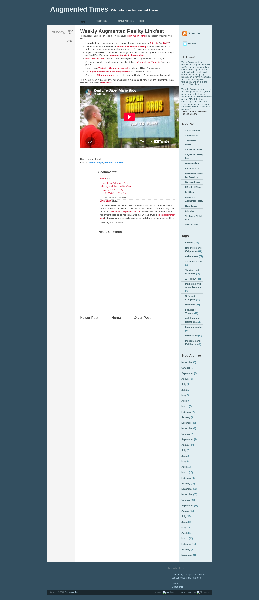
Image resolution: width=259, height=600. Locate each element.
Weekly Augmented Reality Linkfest (122, 31)
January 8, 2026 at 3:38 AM (111, 223)
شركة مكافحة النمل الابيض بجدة (114, 192)
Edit (141, 21)
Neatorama (107, 82)
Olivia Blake (106, 201)
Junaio (92, 162)
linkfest (108, 162)
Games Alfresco (192, 182)
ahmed (103, 178)
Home (116, 318)
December (186, 423)
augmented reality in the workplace (127, 55)
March (184, 406)
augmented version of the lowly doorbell (110, 71)
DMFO (166, 43)
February (186, 412)
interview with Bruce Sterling (131, 46)
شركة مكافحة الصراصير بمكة (112, 189)
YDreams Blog (191, 225)
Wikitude (118, 162)
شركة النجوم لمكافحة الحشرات (114, 183)
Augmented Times (79, 9)
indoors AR (191, 335)
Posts (175, 584)
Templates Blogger (186, 592)
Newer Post (89, 318)
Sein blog (189, 211)
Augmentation (192, 136)
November (187, 362)
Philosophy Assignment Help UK (125, 212)
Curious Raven (192, 168)
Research (190, 304)
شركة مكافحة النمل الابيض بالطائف (115, 186)
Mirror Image (191, 206)
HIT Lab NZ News (193, 187)
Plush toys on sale (94, 58)
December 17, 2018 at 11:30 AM (113, 197)
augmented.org (192, 163)
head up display (194, 327)
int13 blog (190, 192)
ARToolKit (190, 278)
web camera (191, 256)
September (187, 373)
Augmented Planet (193, 149)
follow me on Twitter (136, 36)
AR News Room (192, 130)
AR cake (154, 43)
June (184, 390)
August (185, 379)
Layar (100, 162)
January (185, 417)
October (185, 368)
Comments (177, 587)
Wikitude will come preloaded (113, 68)
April (184, 401)
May (183, 395)
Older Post (142, 318)
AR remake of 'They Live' (149, 62)
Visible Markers (193, 261)
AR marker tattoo (105, 75)
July (183, 384)
